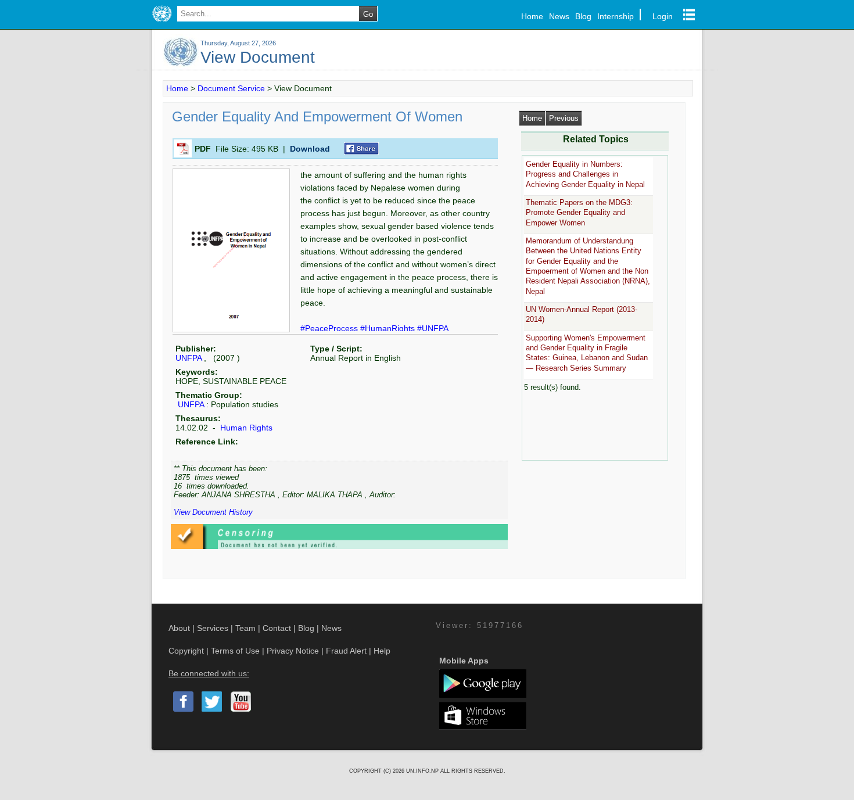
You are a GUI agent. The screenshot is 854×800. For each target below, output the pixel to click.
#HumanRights (388, 328)
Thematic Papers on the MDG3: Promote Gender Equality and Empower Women (579, 212)
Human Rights (245, 427)
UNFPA (188, 358)
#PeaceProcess (330, 328)
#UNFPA (432, 328)
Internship (615, 16)
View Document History (213, 512)
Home (532, 16)
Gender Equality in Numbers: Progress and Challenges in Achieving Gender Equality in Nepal (585, 174)
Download (310, 148)
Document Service (231, 88)
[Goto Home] (162, 22)
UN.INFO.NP (423, 771)
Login (662, 16)
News (559, 16)
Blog (583, 16)
